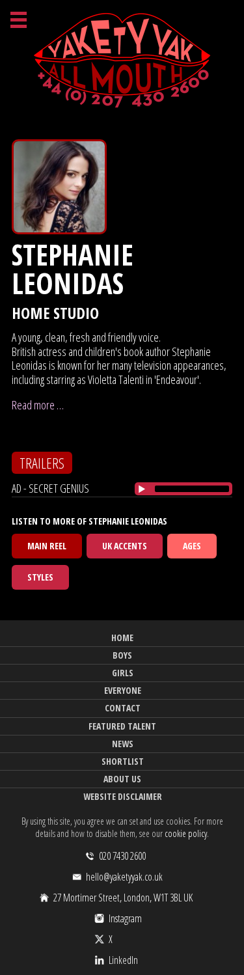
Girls (122, 672)
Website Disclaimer (122, 796)
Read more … (38, 405)
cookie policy (186, 833)
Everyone (122, 690)
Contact (123, 708)
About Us (122, 779)
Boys (122, 655)
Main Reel (46, 546)
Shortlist (123, 761)
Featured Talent (122, 726)
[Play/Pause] (142, 489)
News (122, 743)
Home (122, 637)
